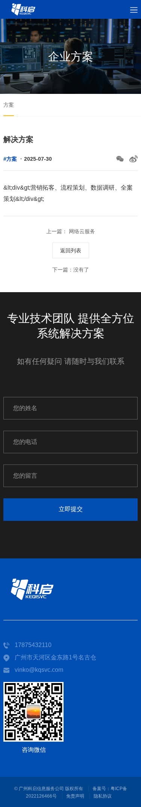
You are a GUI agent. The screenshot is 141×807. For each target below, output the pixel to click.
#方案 (10, 159)
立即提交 (71, 509)
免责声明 (75, 796)
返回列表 (70, 250)
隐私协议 (103, 796)
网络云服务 (81, 231)
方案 (8, 105)
